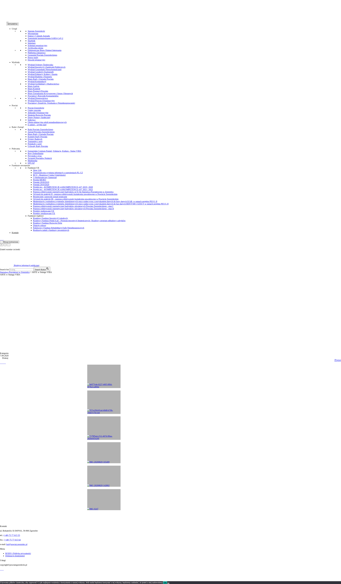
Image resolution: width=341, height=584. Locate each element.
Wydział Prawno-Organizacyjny (41, 101)
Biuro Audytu (33, 86)
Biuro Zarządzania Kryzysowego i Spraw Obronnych (50, 93)
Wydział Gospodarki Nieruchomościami (44, 69)
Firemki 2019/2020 (41, 185)
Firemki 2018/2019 (41, 182)
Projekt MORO (39, 180)
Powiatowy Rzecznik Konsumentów (43, 96)
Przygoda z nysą (35, 156)
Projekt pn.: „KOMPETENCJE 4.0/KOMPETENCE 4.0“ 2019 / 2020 (63, 187)
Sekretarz (32, 43)
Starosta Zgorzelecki (36, 31)
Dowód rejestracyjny (36, 60)
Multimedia (32, 161)
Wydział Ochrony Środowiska (40, 65)
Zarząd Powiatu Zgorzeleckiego (41, 132)
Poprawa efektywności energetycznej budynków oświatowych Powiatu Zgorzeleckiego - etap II (73, 209)
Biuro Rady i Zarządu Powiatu (41, 79)
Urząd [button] (14, 29)
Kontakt (15, 232)
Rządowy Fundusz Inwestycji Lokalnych (50, 218)
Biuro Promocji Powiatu (38, 91)
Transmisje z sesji (35, 141)
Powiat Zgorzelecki (36, 108)
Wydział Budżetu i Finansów (40, 77)
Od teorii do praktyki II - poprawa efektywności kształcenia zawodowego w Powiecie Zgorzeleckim (75, 194)
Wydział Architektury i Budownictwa (43, 84)
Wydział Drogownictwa (38, 98)
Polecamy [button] (16, 149)
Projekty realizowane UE (43, 211)
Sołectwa (31, 120)
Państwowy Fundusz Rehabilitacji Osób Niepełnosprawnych (58, 228)
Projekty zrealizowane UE (44, 213)
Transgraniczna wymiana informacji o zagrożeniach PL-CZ (58, 173)
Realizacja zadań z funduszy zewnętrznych (51, 230)
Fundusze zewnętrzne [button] (21, 165)
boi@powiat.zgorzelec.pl (16, 544)
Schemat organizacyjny (37, 45)
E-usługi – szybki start (37, 125)
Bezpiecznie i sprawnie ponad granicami (50, 197)
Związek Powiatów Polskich (40, 158)
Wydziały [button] (16, 62)
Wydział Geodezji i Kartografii (41, 72)
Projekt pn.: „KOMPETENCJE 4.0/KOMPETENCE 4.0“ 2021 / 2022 (63, 189)
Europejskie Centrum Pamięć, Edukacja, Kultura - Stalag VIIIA (54, 151)
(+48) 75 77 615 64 (12, 540)
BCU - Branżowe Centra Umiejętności (49, 175)
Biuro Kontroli (34, 89)
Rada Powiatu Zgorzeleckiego (40, 129)
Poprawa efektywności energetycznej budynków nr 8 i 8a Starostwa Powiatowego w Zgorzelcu (73, 192)
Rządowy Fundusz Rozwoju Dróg (47, 223)
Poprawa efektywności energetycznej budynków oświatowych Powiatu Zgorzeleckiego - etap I (73, 206)
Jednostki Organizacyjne (38, 113)
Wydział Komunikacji (37, 81)
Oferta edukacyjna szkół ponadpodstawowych (47, 122)
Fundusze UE (33, 168)
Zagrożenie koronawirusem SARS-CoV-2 (45, 38)
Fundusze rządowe (36, 216)
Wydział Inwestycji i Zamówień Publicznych (46, 67)
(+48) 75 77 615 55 (12, 535)
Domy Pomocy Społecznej (39, 117)
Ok (165, 583)
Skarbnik (31, 41)
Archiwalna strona (35, 48)
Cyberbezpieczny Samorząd (45, 177)
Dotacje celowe (39, 225)
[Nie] (168, 583)
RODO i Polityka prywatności (18, 553)
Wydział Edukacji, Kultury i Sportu (42, 74)
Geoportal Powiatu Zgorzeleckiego (42, 55)
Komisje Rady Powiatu (37, 137)
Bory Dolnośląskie (35, 153)
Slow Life (37, 170)
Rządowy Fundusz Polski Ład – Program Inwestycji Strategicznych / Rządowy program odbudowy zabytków (79, 220)
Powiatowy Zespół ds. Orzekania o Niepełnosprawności (51, 103)
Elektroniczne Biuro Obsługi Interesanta (44, 50)
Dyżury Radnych (35, 139)
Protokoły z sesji (35, 144)
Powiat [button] (15, 105)
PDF (338, 360)
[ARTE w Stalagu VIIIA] (1, 363)
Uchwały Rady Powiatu (38, 146)
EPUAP (31, 163)
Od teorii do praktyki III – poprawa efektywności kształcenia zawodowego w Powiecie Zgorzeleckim (75, 199)
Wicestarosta (33, 33)
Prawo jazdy (33, 57)
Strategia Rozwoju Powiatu (39, 115)
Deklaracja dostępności (15, 556)
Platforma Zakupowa (36, 53)
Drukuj (5, 358)
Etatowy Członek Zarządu (39, 36)
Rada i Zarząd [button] (18, 127)
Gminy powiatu (34, 110)
